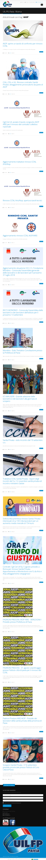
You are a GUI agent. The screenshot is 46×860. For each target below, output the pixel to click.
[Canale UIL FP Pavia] (5, 822)
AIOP (10, 133)
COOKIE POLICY (36, 859)
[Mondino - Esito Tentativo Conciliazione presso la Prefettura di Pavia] (23, 338)
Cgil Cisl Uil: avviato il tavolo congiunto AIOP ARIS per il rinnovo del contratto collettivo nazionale (21, 124)
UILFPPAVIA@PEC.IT (7, 815)
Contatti (27, 2)
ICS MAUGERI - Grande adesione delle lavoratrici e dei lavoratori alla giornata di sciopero (20, 398)
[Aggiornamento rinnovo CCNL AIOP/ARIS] (23, 222)
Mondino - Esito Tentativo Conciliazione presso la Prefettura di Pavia (22, 351)
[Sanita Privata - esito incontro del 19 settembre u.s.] (23, 426)
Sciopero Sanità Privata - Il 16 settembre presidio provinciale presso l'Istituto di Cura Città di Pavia (21, 767)
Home (23, 2)
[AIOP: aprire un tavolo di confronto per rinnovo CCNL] (23, 30)
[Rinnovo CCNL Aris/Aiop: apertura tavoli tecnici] (23, 187)
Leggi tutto (41, 51)
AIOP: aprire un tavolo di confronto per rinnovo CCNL (22, 44)
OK (32, 859)
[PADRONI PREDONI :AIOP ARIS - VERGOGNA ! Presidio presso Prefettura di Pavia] (23, 602)
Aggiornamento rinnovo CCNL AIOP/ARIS (20, 235)
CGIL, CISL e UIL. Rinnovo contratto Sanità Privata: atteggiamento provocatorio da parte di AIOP (23, 84)
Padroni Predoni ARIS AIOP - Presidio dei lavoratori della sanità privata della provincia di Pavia (22, 720)
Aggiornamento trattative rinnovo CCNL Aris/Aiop (19, 162)
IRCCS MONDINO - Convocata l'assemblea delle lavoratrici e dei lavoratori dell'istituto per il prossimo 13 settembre (23, 312)
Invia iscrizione (7, 805)
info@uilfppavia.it (6, 813)
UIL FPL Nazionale (40, 2)
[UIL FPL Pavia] (7, 3)
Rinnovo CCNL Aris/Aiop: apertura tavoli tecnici (22, 200)
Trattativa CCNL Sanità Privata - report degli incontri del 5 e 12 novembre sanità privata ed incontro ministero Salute (22, 481)
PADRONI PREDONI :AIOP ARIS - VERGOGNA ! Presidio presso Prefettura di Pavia (22, 620)
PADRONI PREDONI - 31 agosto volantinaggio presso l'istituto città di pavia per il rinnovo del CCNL (22, 670)
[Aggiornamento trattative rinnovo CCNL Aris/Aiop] (23, 148)
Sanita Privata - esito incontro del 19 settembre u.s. (23, 441)
